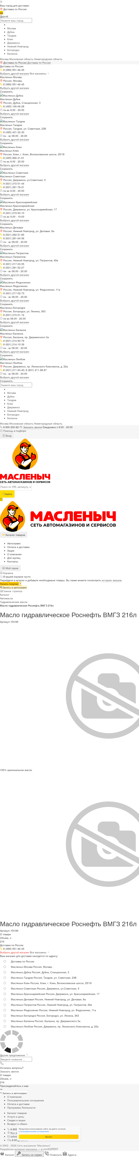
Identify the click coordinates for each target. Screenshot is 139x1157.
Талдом (11, 35)
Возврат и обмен (17, 1124)
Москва (11, 28)
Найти (8, 494)
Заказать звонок (32, 427)
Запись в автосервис (15, 587)
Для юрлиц (13, 558)
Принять (48, 1136)
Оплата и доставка (18, 547)
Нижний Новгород (17, 46)
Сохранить (6, 91)
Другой (4, 16)
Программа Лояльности (21, 1107)
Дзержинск (13, 42)
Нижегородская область (48, 59)
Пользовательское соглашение (25, 1100)
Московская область (21, 59)
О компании (14, 554)
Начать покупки (9, 584)
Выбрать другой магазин (14, 73)
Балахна (12, 53)
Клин (10, 39)
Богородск (13, 50)
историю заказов (111, 580)
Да (1, 12)
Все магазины (38, 73)
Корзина (8, 573)
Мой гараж (11, 568)
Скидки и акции (16, 1120)
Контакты (12, 561)
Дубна (10, 32)
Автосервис (14, 543)
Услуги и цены (15, 1116)
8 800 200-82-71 (12, 427)
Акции (10, 550)
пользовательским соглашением (34, 1131)
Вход (8, 435)
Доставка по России (39, 62)
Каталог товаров (17, 1113)
